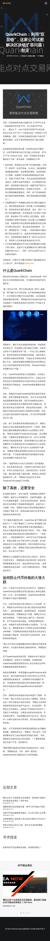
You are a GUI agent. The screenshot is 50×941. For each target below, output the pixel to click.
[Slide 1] (21, 912)
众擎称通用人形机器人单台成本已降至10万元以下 (24, 819)
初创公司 (24, 56)
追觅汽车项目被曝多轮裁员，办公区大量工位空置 (24, 813)
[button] (46, 3)
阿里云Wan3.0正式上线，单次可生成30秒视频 (22, 825)
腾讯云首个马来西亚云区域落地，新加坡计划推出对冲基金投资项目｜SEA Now (24, 799)
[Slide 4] (29, 912)
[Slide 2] (23, 912)
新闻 (34, 56)
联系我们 (36, 847)
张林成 (42, 56)
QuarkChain (29, 263)
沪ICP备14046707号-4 (37, 929)
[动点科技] (7, 3)
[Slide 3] (26, 912)
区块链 (30, 56)
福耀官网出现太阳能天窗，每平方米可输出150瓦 (24, 807)
